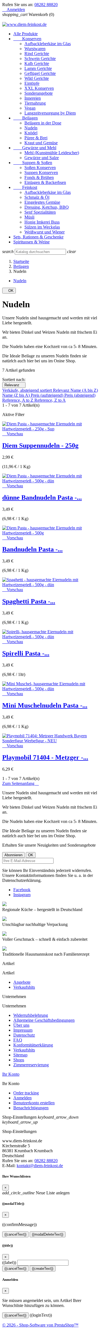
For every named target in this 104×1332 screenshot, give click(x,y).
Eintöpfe (31, 83)
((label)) (9, 1262)
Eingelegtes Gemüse (42, 202)
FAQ (17, 1040)
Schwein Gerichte (40, 58)
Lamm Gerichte (38, 68)
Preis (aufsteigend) (47, 395)
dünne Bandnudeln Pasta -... (42, 497)
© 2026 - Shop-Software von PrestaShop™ (40, 1325)
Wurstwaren (34, 48)
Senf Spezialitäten (40, 212)
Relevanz (13, 385)
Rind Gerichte (36, 53)
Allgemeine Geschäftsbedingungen (44, 1020)
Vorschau (12, 433)
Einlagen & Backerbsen (45, 182)
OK (9, 291)
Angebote (22, 982)
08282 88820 (46, 4)
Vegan (29, 108)
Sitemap (20, 1055)
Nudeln (30, 128)
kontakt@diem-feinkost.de (40, 1165)
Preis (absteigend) (79, 395)
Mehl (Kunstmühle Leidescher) (51, 152)
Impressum (22, 1030)
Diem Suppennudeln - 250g (40, 445)
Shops (18, 1060)
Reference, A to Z (18, 400)
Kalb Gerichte (36, 63)
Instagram (22, 894)
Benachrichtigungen (31, 1107)
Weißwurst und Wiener (44, 232)
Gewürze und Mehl (34, 147)
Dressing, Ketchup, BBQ (46, 207)
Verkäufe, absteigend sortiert (27, 390)
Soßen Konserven (40, 167)
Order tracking (26, 1093)
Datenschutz (24, 1035)
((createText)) (42, 1268)
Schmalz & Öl (36, 197)
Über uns (21, 1025)
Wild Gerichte (36, 78)
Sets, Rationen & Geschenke (38, 237)
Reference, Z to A (50, 400)
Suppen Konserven (41, 172)
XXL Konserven (39, 88)
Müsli (29, 217)
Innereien (32, 98)
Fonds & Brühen (39, 177)
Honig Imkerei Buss (42, 222)
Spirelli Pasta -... (25, 653)
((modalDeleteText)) (47, 1234)
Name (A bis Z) (84, 390)
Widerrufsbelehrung (30, 1015)
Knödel (30, 133)
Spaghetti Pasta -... (28, 601)
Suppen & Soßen (32, 162)
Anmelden (22, 1097)
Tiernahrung (35, 103)
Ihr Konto (10, 1074)
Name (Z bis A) (16, 395)
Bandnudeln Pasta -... (32, 549)
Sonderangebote (38, 93)
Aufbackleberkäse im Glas (47, 43)
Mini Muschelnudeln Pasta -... (44, 705)
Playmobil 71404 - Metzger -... (45, 757)
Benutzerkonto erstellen (34, 1102)
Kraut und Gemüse (41, 142)
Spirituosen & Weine (31, 242)
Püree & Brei (35, 137)
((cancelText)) (15, 1234)
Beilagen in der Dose (42, 123)
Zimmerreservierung (31, 1064)
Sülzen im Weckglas (42, 227)
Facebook (22, 889)
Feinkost (25, 187)
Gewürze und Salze (41, 157)
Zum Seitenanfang (20, 783)
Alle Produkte (25, 33)
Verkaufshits (24, 987)
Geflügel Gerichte (40, 73)
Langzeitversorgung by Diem (50, 113)
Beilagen (25, 118)
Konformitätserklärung (33, 1045)
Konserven (27, 38)
